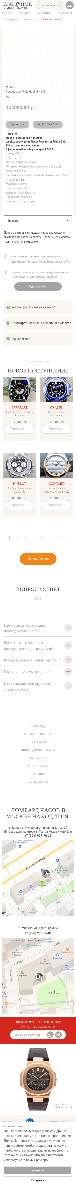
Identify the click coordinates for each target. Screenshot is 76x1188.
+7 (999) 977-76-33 (38, 836)
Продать (24, 13)
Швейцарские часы (38, 750)
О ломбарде (38, 766)
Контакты (38, 782)
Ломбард (38, 726)
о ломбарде (64, 13)
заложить (44, 13)
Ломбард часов (11, 19)
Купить (7, 13)
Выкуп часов (38, 742)
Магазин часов (31, 19)
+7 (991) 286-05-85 (47, 124)
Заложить (38, 758)
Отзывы (38, 774)
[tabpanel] (38, 241)
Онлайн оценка (38, 734)
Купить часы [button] (18, 124)
